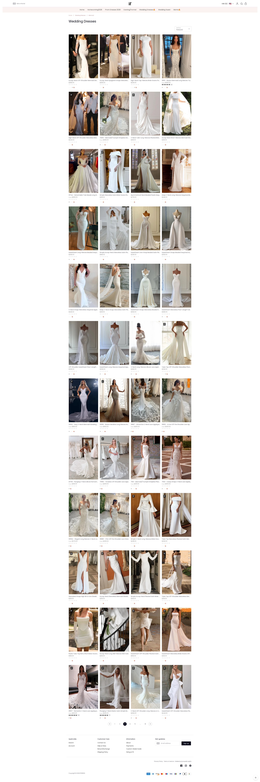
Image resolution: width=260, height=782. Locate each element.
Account (72, 746)
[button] (227, 3)
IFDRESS (82, 773)
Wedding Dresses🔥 (147, 10)
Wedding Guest (164, 10)
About (128, 743)
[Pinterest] (190, 765)
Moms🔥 (176, 10)
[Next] (150, 724)
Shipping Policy (103, 752)
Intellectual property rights (183, 761)
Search (71, 743)
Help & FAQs (102, 746)
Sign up (186, 743)
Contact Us (102, 743)
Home (82, 10)
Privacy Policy (158, 761)
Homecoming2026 (94, 10)
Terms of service (169, 761)
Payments (130, 746)
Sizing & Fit (130, 752)
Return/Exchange (104, 749)
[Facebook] (181, 765)
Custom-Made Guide (133, 749)
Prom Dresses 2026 (113, 10)
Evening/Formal (130, 10)
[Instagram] (186, 765)
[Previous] (109, 724)
